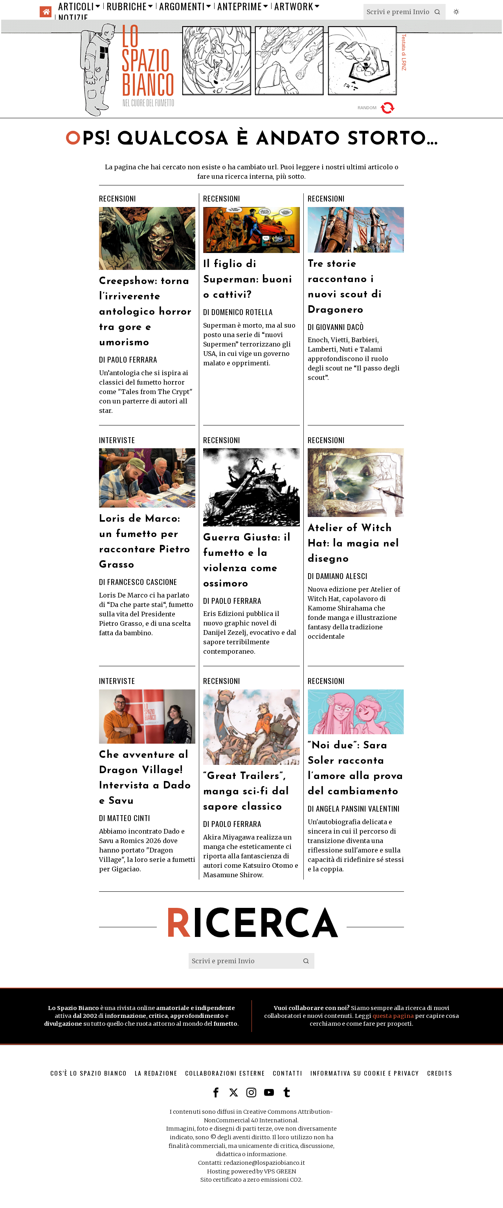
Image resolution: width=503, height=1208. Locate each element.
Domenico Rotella (242, 311)
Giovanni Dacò (340, 326)
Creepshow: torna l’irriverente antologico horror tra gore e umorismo (145, 312)
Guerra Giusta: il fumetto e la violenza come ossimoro (247, 561)
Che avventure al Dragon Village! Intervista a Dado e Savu (145, 778)
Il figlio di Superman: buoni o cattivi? (247, 280)
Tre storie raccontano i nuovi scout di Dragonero (345, 287)
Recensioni (117, 198)
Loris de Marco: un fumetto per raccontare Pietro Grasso (144, 542)
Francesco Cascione (142, 581)
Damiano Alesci (341, 575)
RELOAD (377, 107)
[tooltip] (216, 1093)
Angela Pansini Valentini (358, 808)
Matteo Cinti (128, 817)
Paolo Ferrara (132, 359)
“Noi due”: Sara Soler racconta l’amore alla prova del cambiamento (355, 769)
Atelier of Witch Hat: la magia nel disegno (353, 544)
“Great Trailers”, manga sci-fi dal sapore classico (246, 791)
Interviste (117, 440)
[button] (438, 12)
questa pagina (393, 1015)
